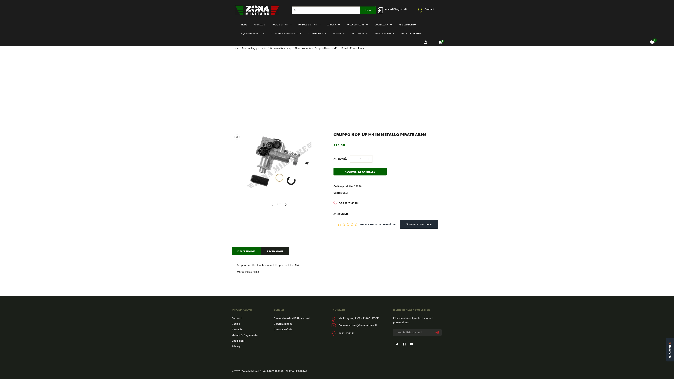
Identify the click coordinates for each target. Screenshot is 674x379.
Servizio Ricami (283, 324)
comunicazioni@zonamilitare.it (358, 325)
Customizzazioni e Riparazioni (292, 318)
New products (303, 48)
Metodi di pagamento (245, 335)
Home (235, 48)
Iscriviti (438, 332)
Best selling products (254, 48)
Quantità (340, 159)
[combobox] (334, 10)
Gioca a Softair (283, 329)
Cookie (236, 324)
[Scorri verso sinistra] (272, 205)
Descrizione (246, 251)
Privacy (236, 346)
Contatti (237, 318)
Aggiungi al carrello (360, 171)
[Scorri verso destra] (286, 205)
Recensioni (275, 251)
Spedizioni (238, 340)
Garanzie (237, 329)
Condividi (343, 213)
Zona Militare (250, 371)
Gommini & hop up (281, 48)
